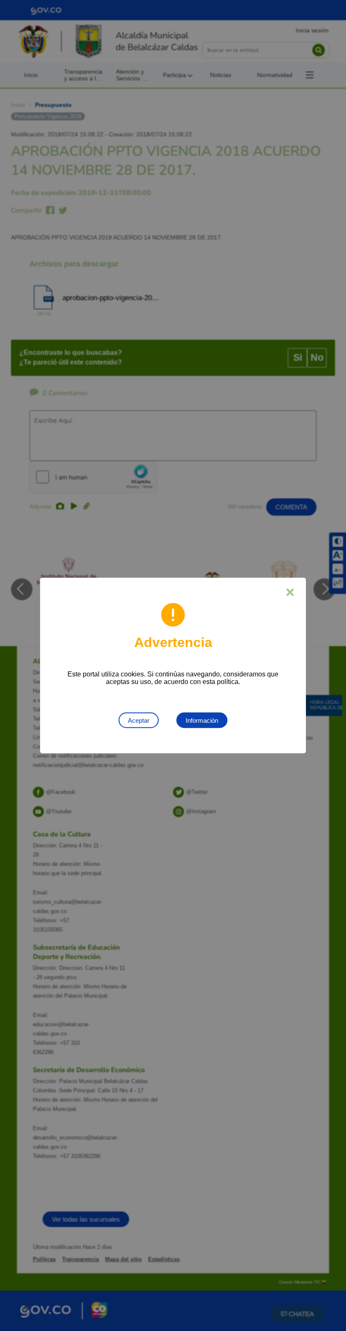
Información (202, 720)
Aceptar (138, 720)
